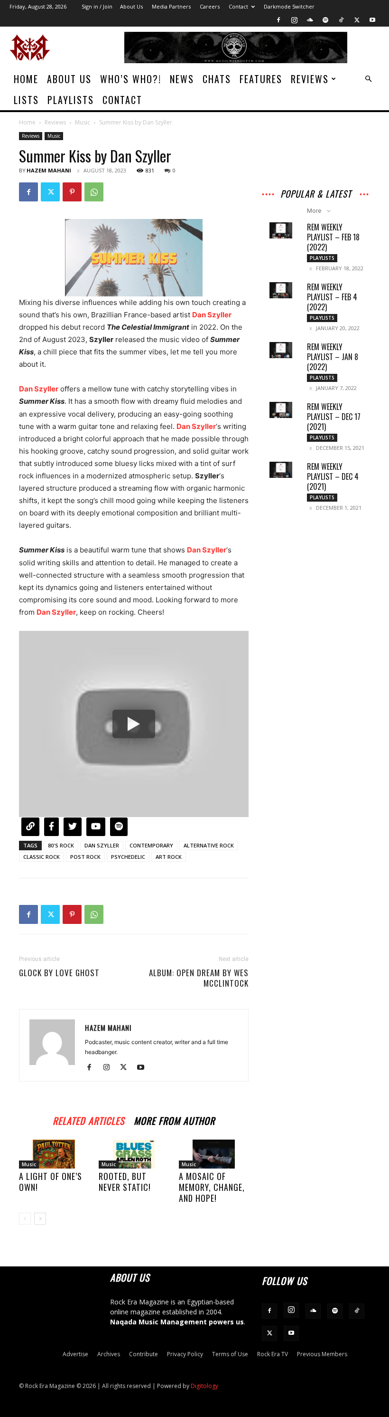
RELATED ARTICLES (88, 1119)
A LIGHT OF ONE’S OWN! (50, 1181)
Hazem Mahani (49, 170)
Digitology (204, 1386)
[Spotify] (325, 20)
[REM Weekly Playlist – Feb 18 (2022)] (281, 230)
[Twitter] (357, 20)
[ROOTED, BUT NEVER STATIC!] (133, 1154)
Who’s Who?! (130, 79)
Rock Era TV (272, 1354)
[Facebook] (278, 20)
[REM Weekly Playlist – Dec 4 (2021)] (281, 470)
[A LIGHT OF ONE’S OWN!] (54, 1154)
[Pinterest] (72, 191)
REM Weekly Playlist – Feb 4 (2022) (332, 297)
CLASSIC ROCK (41, 856)
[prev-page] (25, 1219)
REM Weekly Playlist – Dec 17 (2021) (334, 416)
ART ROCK (169, 856)
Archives (108, 1354)
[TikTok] (341, 20)
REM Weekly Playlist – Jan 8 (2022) (332, 356)
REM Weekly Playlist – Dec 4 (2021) (333, 476)
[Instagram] (294, 20)
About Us (131, 6)
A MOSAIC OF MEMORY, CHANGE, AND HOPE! (212, 1187)
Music (82, 122)
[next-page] (40, 1219)
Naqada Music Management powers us (177, 1321)
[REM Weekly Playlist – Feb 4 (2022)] (281, 290)
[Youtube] (372, 20)
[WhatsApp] (93, 191)
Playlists (70, 100)
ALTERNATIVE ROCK (209, 845)
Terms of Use (230, 1354)
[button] (368, 79)
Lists (26, 100)
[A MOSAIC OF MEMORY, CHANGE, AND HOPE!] (214, 1154)
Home (26, 79)
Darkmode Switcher (289, 6)
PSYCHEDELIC (128, 856)
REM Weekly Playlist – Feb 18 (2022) (333, 237)
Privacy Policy (185, 1354)
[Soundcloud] (310, 20)
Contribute (143, 1354)
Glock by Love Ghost (59, 973)
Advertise (75, 1354)
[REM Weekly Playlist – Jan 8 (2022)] (281, 350)
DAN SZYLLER (101, 845)
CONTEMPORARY (151, 845)
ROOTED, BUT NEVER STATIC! (125, 1181)
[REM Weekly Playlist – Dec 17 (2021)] (281, 410)
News (182, 79)
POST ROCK (85, 856)
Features (261, 79)
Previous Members (322, 1354)
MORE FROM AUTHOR (174, 1119)
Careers (210, 6)
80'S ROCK (61, 845)
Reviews (310, 79)
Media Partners (171, 6)
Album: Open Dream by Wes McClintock (199, 978)
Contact (238, 6)
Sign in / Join (97, 6)
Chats (217, 79)
